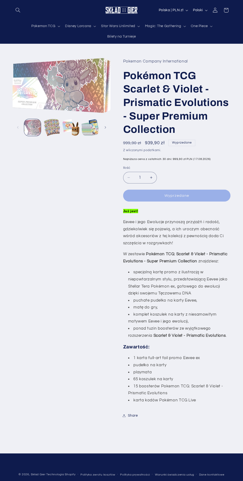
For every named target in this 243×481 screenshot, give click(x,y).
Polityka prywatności (135, 474)
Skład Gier (38, 474)
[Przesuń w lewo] (18, 127)
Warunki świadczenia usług (174, 474)
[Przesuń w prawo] (105, 127)
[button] (18, 10)
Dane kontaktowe (211, 474)
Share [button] (133, 415)
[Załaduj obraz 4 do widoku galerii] (90, 127)
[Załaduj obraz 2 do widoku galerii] (51, 127)
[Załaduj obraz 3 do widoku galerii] (70, 127)
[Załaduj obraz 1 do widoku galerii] (32, 127)
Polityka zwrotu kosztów (97, 474)
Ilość (127, 167)
